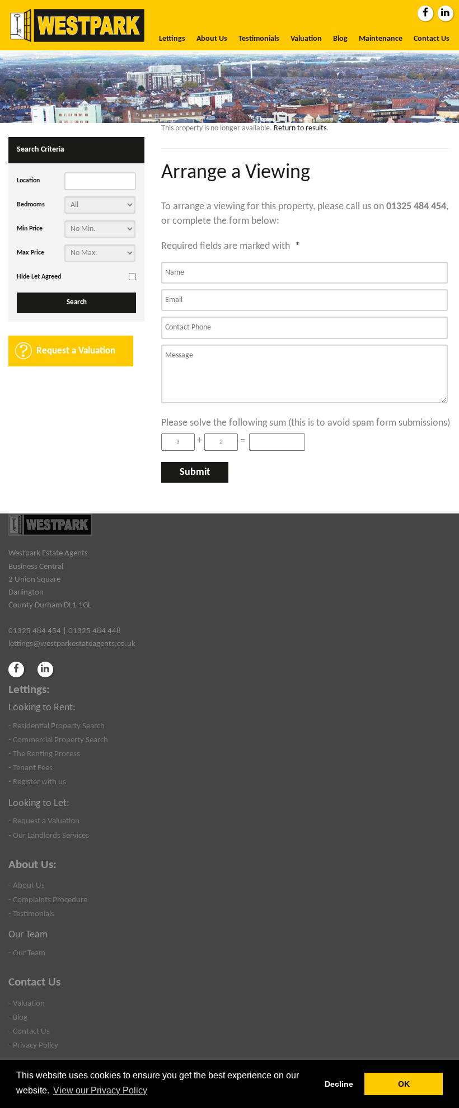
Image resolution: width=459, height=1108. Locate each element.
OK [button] (404, 1083)
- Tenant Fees (30, 767)
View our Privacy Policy (100, 1090)
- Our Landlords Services (48, 835)
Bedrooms (31, 204)
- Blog (17, 1017)
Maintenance (380, 39)
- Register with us (37, 781)
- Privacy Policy (33, 1045)
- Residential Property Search (56, 726)
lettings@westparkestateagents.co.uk (71, 643)
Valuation (306, 39)
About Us (211, 39)
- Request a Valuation (43, 821)
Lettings (172, 39)
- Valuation (26, 1003)
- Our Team (26, 953)
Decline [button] (339, 1083)
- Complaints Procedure (47, 899)
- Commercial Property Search (58, 739)
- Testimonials (31, 913)
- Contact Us (29, 1031)
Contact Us (431, 39)
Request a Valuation (75, 351)
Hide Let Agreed (39, 277)
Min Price (30, 228)
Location (28, 180)
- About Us (26, 885)
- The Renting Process (44, 753)
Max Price (30, 252)
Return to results (300, 128)
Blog (340, 39)
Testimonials (258, 39)
